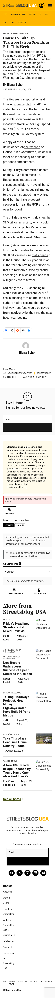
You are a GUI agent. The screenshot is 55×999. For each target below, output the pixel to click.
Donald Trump (10, 761)
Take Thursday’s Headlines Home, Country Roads (15, 742)
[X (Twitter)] (19, 873)
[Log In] (42, 5)
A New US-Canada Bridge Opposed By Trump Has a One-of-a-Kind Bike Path (17, 770)
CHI (12, 22)
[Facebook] (12, 873)
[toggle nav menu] (50, 5)
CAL (5, 22)
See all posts (12, 799)
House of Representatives (16, 33)
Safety (6, 620)
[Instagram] (27, 873)
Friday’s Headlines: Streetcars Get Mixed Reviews (16, 627)
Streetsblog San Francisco (13, 651)
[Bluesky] (43, 873)
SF (46, 14)
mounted (26, 180)
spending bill (22, 104)
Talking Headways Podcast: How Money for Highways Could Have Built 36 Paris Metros (16, 706)
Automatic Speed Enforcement (11, 658)
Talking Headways (12, 693)
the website (32, 147)
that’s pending (41, 255)
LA (40, 14)
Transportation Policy (33, 377)
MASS (32, 14)
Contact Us (8, 947)
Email (7, 419)
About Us (7, 892)
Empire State (18, 14)
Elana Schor (15, 84)
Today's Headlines (12, 734)
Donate (22, 22)
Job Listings (9, 941)
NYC (5, 14)
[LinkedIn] (35, 873)
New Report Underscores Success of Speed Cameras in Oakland (17, 668)
